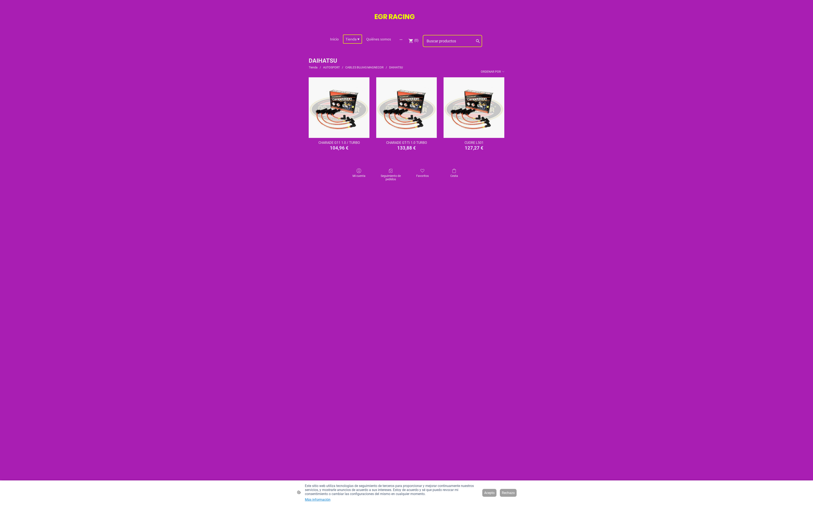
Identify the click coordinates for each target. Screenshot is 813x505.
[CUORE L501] (474, 107)
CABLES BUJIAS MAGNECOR (364, 67)
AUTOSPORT (331, 67)
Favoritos (422, 176)
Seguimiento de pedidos (391, 177)
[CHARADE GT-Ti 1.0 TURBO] (406, 107)
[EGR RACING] (406, 26)
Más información (317, 500)
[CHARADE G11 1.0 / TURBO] (339, 107)
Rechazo (508, 493)
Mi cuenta (359, 176)
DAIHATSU (396, 67)
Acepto (489, 493)
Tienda (313, 67)
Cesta (454, 176)
